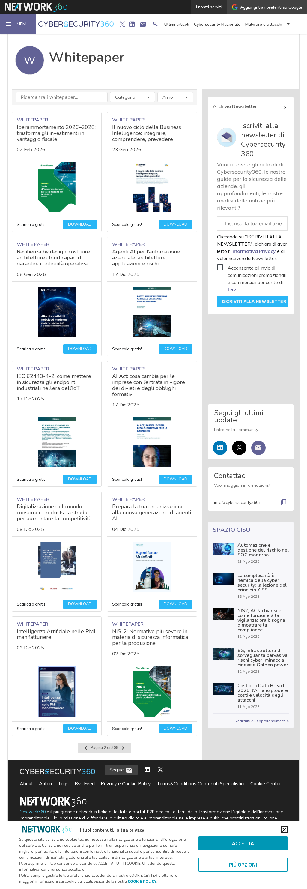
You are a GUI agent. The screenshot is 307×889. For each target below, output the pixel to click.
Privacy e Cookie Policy (126, 783)
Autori (45, 783)
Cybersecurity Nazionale (217, 24)
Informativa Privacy (253, 251)
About (26, 783)
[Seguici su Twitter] (239, 448)
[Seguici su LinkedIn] (220, 448)
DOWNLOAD (80, 224)
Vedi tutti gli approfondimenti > (262, 721)
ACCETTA (243, 843)
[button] (18, 24)
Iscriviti (254, 301)
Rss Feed (85, 783)
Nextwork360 (33, 812)
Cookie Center (265, 783)
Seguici (117, 770)
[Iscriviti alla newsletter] (258, 448)
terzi (233, 289)
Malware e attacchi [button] (263, 24)
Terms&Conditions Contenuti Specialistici (200, 783)
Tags (63, 783)
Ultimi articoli (176, 24)
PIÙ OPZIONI (243, 865)
